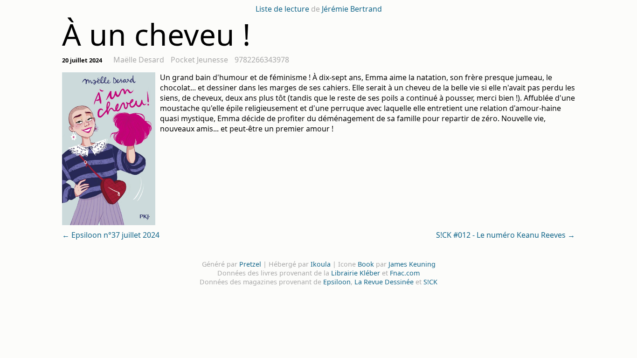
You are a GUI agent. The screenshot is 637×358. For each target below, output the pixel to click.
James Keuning (412, 264)
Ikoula (321, 264)
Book (366, 264)
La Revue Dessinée (384, 281)
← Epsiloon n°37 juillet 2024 (110, 235)
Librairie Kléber (355, 272)
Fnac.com (405, 272)
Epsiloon (337, 281)
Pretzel (250, 264)
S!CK (430, 281)
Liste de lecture (282, 9)
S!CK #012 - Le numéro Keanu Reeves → (505, 235)
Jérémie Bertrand (352, 9)
